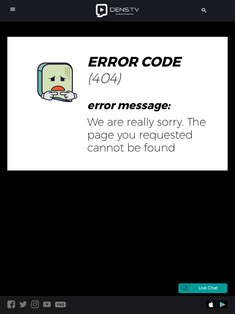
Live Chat (208, 288)
